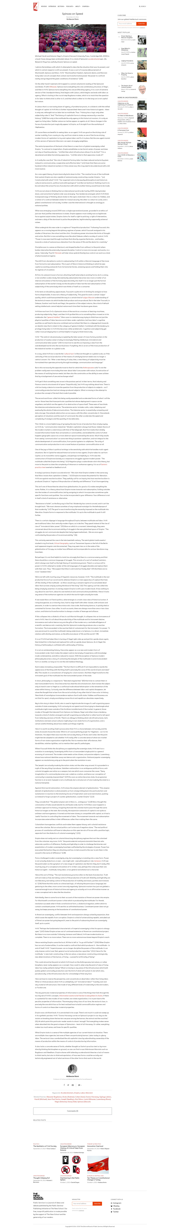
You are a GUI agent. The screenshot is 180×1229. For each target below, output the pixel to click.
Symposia (85, 6)
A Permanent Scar (123, 130)
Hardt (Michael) (40, 1099)
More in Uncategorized (128, 97)
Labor (82, 1093)
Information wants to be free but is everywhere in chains (81, 996)
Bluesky (116, 1206)
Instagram (117, 1203)
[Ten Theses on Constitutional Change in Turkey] (98, 1165)
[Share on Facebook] (64, 1085)
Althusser (53, 87)
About (77, 6)
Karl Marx (79, 1099)
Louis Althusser (90, 1099)
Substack (142, 27)
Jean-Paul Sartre (54, 1099)
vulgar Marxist (88, 297)
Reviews (44, 6)
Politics (36, 1144)
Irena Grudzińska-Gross (129, 121)
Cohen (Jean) (80, 1097)
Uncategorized (66, 1144)
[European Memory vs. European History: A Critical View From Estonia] (71, 1133)
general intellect (54, 317)
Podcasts (69, 6)
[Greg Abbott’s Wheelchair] (142, 52)
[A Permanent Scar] (142, 132)
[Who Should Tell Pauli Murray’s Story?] (142, 144)
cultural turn (69, 354)
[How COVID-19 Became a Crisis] (142, 157)
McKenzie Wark (73, 19)
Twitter (116, 1212)
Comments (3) (72, 1111)
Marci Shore (123, 123)
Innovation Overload (95, 1146)
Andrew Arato (102, 1182)
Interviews (52, 6)
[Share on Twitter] (68, 1085)
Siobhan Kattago (79, 1152)
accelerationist (94, 59)
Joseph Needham (67, 1099)
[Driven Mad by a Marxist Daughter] (142, 40)
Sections (61, 6)
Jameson (97, 861)
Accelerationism (67, 1093)
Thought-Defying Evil (41, 1178)
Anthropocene (88, 367)
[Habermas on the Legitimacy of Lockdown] (142, 105)
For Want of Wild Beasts (125, 115)
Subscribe (141, 23)
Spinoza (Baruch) (83, 1102)
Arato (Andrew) (68, 1097)
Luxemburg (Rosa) (103, 1099)
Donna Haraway (92, 1097)
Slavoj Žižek (72, 1102)
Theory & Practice (94, 1144)
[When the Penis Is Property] (142, 77)
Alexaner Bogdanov (54, 1097)
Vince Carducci (51, 1148)
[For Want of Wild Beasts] (142, 117)
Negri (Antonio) (61, 1102)
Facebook (116, 1209)
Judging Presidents (127, 61)
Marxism (89, 1093)
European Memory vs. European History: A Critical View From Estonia (72, 1148)
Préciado (57, 253)
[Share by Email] (73, 1085)
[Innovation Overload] (98, 1133)
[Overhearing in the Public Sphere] (71, 1165)
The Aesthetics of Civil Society (44, 1146)
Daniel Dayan (75, 1182)
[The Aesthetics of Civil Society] (44, 1133)
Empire (77, 1093)
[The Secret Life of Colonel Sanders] (142, 89)
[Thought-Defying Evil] (44, 1165)
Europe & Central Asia (95, 1175)
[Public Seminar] (36, 6)
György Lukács (105, 1097)
